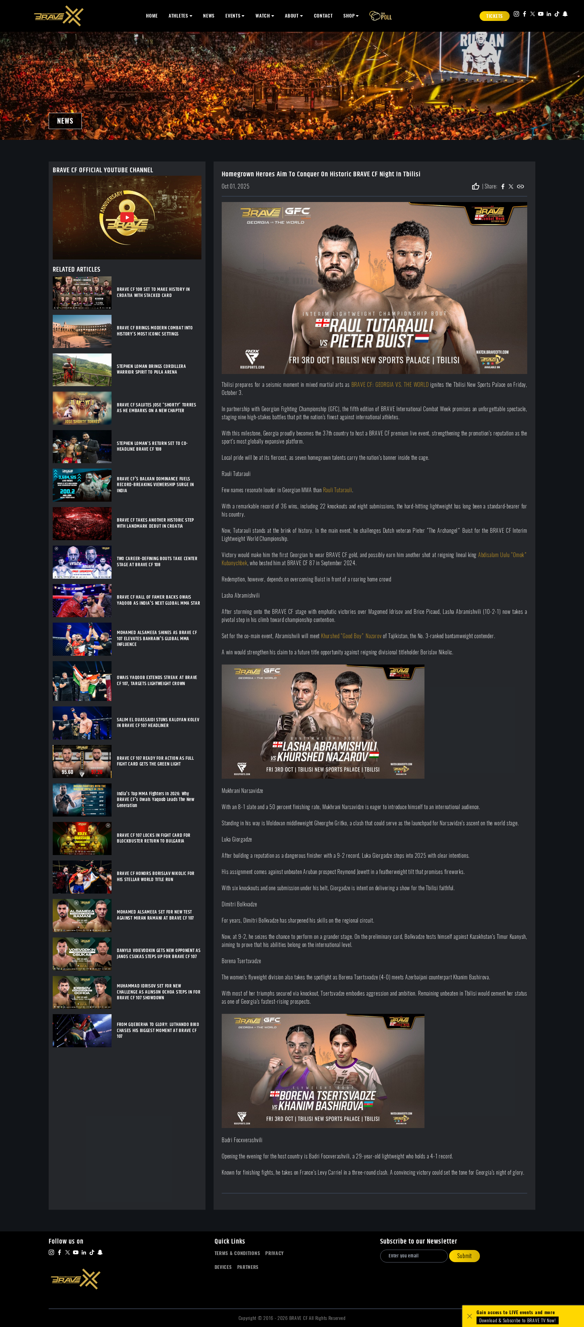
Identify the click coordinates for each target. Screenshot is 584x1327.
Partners (248, 1267)
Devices (223, 1267)
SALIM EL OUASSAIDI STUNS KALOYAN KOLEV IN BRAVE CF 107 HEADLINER (158, 723)
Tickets (494, 16)
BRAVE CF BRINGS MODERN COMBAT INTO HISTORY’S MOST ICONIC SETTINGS (155, 331)
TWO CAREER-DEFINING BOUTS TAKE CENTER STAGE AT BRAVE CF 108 (157, 562)
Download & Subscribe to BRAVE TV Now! (517, 1320)
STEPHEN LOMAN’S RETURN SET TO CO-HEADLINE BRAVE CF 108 (152, 447)
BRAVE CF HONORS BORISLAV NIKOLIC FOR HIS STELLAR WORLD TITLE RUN (156, 877)
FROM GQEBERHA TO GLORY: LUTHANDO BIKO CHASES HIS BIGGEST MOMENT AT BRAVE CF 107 (158, 1031)
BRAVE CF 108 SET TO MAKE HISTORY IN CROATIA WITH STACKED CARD (153, 293)
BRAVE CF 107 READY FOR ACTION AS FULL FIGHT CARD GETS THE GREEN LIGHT (155, 762)
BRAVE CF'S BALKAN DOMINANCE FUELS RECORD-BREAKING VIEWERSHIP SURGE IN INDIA (155, 485)
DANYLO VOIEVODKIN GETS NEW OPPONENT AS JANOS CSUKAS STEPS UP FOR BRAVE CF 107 (159, 954)
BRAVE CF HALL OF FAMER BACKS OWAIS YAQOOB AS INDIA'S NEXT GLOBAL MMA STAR (158, 600)
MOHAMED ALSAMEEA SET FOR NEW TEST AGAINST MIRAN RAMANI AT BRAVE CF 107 (155, 915)
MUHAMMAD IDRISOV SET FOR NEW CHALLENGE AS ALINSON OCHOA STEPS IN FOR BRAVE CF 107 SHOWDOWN (158, 992)
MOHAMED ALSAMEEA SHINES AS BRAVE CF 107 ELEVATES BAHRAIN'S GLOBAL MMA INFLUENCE (157, 639)
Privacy (274, 1253)
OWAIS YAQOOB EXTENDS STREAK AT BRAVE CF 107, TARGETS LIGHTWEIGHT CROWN (157, 681)
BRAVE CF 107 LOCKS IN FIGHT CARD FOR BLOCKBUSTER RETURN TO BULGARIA (154, 839)
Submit (464, 1255)
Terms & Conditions (237, 1253)
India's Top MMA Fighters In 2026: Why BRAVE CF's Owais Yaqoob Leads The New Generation (156, 800)
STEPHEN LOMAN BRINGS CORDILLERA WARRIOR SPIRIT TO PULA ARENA (151, 370)
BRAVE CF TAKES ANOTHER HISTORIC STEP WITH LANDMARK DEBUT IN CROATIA (155, 523)
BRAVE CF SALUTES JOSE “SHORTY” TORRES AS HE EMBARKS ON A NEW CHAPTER (156, 408)
